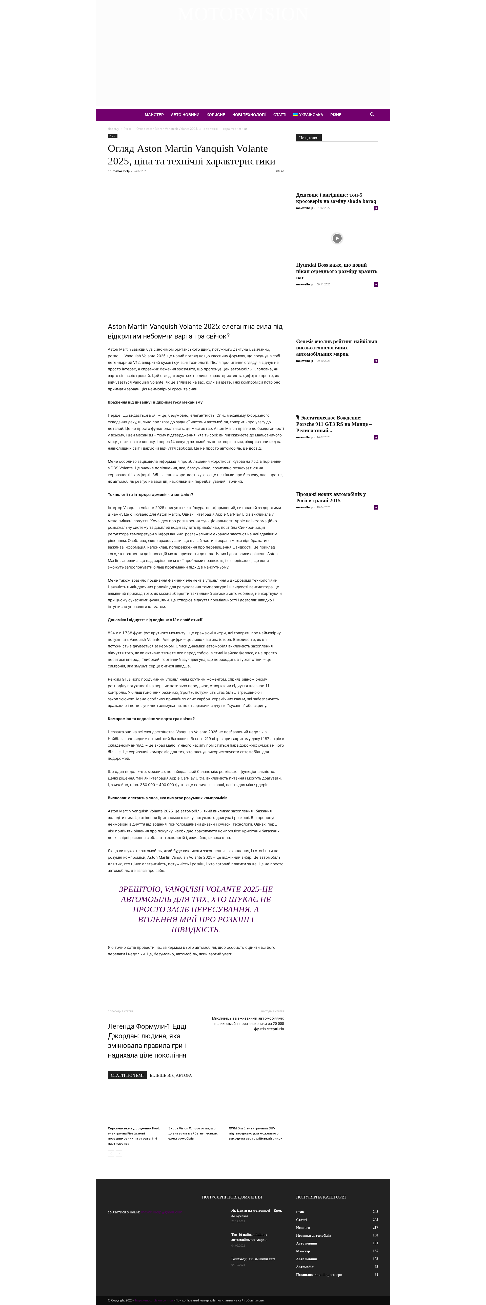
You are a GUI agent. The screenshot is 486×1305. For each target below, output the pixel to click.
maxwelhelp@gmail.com (161, 1212)
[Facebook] (113, 182)
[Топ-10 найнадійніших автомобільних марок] (214, 1241)
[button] (372, 115)
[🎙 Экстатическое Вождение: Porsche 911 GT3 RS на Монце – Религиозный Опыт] (337, 391)
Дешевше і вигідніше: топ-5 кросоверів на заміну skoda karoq (336, 198)
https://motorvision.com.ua (154, 1300)
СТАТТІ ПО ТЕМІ (127, 1075)
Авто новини (185, 115)
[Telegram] (159, 182)
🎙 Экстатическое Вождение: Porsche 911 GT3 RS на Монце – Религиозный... (334, 424)
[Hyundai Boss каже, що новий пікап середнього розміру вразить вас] (337, 238)
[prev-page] (111, 1153)
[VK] (136, 182)
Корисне (216, 115)
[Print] (194, 182)
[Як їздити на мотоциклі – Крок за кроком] (214, 1217)
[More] (206, 182)
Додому (113, 129)
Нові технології (249, 115)
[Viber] (148, 182)
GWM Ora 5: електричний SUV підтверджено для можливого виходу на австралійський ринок (255, 1133)
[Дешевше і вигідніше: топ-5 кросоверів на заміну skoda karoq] (337, 168)
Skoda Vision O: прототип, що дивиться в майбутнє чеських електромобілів (193, 1133)
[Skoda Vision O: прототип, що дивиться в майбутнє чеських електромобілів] (196, 1105)
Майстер (154, 115)
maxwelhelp (121, 171)
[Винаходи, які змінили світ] (214, 1265)
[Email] (183, 182)
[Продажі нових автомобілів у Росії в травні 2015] (337, 467)
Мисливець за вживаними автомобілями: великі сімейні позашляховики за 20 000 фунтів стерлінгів (248, 1023)
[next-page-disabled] (119, 1153)
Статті (279, 115)
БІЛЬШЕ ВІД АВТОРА (171, 1075)
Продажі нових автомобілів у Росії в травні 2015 (331, 497)
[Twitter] (124, 182)
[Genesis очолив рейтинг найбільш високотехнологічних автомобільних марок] (337, 314)
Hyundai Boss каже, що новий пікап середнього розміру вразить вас (336, 271)
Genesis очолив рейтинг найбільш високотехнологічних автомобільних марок (336, 347)
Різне (335, 115)
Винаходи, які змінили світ (253, 1259)
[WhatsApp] (171, 182)
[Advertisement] (243, 70)
